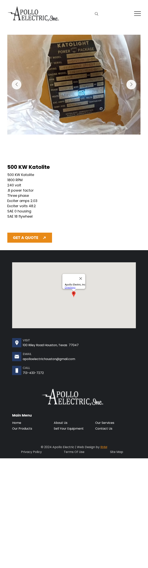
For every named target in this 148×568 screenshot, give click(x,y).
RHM (103, 447)
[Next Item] (131, 84)
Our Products (22, 428)
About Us (60, 423)
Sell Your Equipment (69, 428)
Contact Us (103, 428)
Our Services (104, 423)
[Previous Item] (16, 84)
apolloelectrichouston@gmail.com (49, 359)
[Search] (96, 14)
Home (16, 423)
